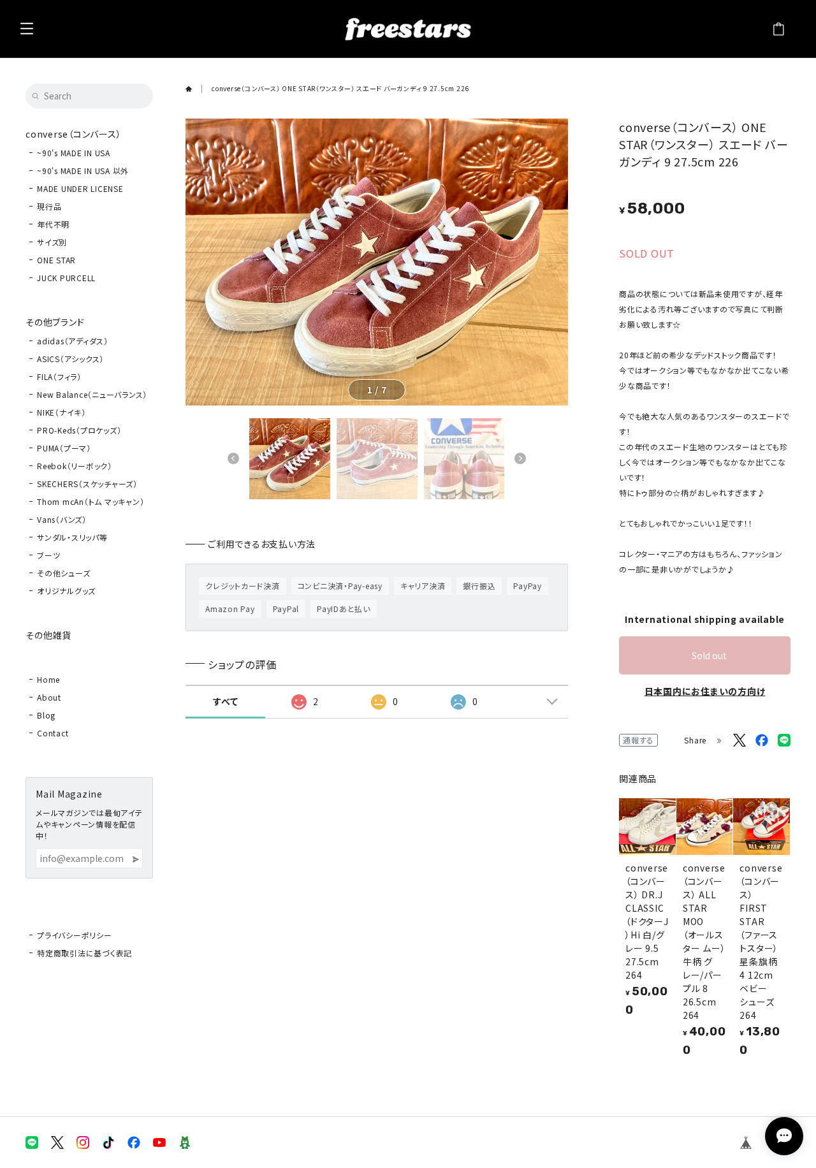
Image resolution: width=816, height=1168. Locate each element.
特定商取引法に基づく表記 (84, 952)
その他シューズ (63, 572)
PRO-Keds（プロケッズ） (79, 430)
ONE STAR (56, 259)
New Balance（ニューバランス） (92, 394)
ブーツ (48, 555)
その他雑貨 (48, 635)
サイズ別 (52, 242)
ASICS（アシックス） (70, 358)
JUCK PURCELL (66, 277)
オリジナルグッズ (66, 590)
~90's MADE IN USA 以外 (83, 170)
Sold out (709, 655)
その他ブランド (55, 322)
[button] (233, 458)
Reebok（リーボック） (74, 465)
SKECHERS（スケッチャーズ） (87, 483)
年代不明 (53, 224)
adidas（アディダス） (72, 340)
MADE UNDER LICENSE (80, 188)
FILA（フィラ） (59, 376)
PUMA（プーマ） (64, 447)
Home (48, 679)
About (49, 697)
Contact (52, 732)
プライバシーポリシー (74, 935)
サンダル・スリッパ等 (72, 537)
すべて (225, 701)
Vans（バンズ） (62, 519)
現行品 (49, 206)
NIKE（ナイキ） (61, 412)
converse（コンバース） (73, 134)
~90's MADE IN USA (73, 152)
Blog (46, 715)
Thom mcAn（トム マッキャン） (90, 501)
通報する (638, 739)
